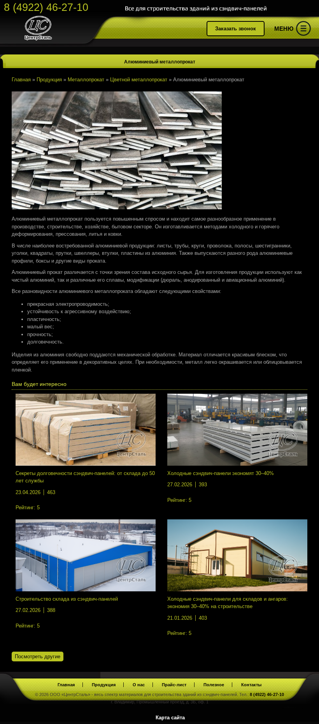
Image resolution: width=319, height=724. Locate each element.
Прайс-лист (174, 684)
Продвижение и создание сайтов (296, 716)
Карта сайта (170, 717)
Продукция (104, 684)
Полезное (213, 684)
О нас (139, 684)
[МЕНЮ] (303, 30)
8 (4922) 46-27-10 (46, 7)
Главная (66, 684)
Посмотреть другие (37, 656)
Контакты (251, 684)
